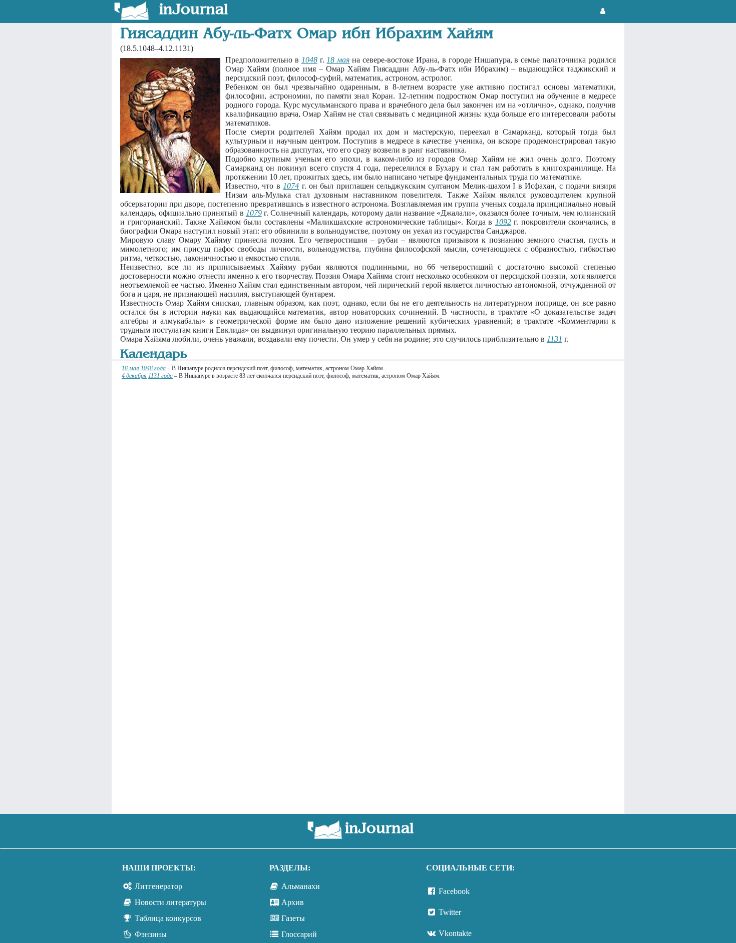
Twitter (450, 912)
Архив (292, 902)
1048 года (153, 368)
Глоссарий (299, 934)
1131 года (160, 375)
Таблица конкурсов (168, 918)
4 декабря (134, 375)
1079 (254, 213)
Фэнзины (151, 934)
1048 (309, 60)
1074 (291, 186)
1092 (503, 222)
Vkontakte (455, 933)
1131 (554, 339)
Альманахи (300, 886)
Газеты (293, 918)
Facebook (454, 891)
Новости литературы (170, 902)
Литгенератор (158, 886)
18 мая (337, 60)
